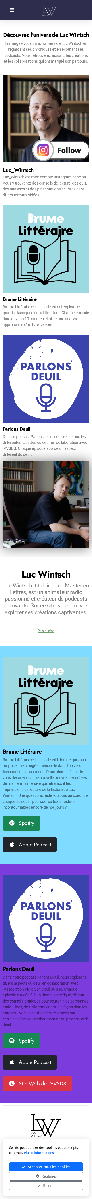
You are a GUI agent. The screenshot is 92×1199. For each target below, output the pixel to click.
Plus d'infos (46, 630)
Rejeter (49, 1185)
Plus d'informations (39, 1152)
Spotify (26, 823)
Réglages (49, 1176)
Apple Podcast (35, 844)
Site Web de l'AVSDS (42, 1083)
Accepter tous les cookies (49, 1166)
